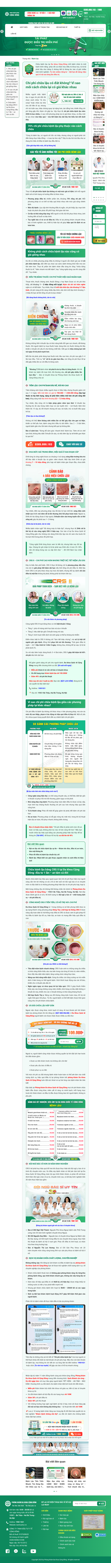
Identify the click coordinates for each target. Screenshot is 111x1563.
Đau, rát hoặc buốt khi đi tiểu (53, 775)
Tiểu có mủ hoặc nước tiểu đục (53, 779)
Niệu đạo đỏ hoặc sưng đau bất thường (56, 782)
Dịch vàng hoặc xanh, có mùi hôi (54, 772)
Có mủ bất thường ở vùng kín (53, 769)
